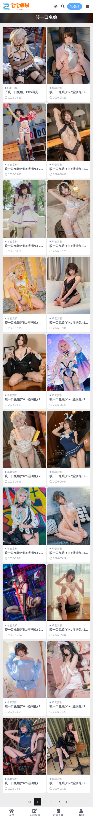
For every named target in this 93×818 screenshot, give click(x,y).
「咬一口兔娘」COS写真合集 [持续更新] (23, 94)
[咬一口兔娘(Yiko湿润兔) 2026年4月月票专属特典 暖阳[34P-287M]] (68, 592)
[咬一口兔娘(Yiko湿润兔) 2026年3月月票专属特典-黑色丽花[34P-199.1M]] (68, 746)
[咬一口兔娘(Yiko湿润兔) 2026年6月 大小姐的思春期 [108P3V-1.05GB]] (24, 439)
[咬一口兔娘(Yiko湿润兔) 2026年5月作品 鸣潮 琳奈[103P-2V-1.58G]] (24, 516)
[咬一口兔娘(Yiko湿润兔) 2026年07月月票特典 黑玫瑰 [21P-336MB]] (68, 132)
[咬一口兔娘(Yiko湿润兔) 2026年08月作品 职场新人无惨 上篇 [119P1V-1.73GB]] (68, 55)
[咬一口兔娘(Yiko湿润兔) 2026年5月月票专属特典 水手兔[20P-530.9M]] (68, 439)
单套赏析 (57, 88)
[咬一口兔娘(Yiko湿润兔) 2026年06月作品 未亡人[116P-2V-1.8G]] (24, 362)
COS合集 (12, 88)
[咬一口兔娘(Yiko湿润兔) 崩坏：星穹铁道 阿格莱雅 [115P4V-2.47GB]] (24, 285)
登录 (76, 6)
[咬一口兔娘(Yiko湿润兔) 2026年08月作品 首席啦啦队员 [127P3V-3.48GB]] (24, 132)
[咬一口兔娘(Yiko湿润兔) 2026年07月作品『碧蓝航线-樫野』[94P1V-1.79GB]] (24, 208)
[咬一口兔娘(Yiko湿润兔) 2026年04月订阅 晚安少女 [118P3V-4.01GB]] (68, 669)
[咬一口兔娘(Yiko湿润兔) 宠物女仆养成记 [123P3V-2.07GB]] (68, 208)
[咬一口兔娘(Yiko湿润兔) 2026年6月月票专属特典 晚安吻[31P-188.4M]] (68, 285)
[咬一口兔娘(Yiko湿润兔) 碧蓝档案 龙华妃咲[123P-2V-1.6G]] (24, 746)
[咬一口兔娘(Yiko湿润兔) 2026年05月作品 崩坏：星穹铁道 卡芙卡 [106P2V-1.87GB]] (24, 592)
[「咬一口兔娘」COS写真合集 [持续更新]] (24, 55)
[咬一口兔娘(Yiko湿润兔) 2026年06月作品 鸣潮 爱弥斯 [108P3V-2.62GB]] (68, 362)
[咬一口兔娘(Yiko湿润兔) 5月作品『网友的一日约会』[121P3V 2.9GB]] (68, 516)
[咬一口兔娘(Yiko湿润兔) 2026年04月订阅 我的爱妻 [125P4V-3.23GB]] (24, 669)
